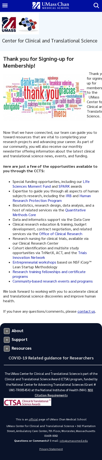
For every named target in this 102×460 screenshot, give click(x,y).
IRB (69, 195)
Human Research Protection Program (52, 198)
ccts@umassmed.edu (74, 440)
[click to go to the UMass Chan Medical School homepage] (51, 6)
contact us (86, 311)
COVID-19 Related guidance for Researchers (51, 357)
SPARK (64, 186)
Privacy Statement (51, 449)
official (33, 419)
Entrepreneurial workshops (34, 262)
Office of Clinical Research (60, 233)
